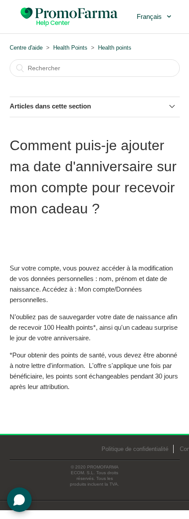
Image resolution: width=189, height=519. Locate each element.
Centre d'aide (26, 47)
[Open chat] (19, 499)
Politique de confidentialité (135, 449)
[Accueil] (70, 16)
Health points (114, 47)
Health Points (70, 47)
